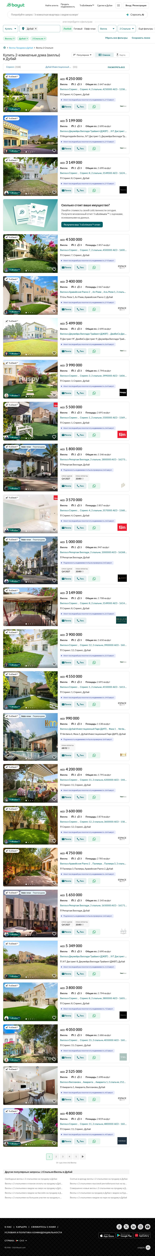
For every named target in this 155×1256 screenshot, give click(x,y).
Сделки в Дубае (104, 5)
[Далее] (83, 1157)
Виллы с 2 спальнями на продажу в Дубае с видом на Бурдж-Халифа (99, 1193)
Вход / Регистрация (136, 5)
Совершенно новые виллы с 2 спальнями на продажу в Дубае (99, 1188)
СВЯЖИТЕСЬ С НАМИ (43, 1227)
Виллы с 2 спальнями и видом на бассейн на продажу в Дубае (34, 1193)
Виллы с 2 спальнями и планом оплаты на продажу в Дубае (34, 1183)
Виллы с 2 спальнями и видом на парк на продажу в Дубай (98, 1197)
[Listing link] (66, 93)
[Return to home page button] (15, 5)
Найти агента (51, 5)
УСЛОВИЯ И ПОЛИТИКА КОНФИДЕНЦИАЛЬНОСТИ (33, 1232)
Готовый (78, 28)
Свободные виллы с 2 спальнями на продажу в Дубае (31, 1179)
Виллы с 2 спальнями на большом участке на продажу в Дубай (34, 1197)
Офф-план (90, 28)
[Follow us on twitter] (126, 1226)
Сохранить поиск (141, 37)
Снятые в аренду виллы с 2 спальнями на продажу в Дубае (99, 1179)
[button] (10, 28)
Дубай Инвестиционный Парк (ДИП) (59, 67)
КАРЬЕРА (21, 1227)
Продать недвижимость (68, 5)
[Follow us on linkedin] (133, 1226)
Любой (67, 28)
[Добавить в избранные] (54, 108)
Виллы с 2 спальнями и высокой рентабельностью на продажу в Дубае (99, 1183)
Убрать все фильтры (116, 37)
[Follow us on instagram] (140, 1226)
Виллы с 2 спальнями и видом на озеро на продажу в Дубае (34, 1188)
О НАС (8, 1227)
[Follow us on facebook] (119, 1226)
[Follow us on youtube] (147, 1226)
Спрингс (10, 67)
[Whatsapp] (94, 107)
